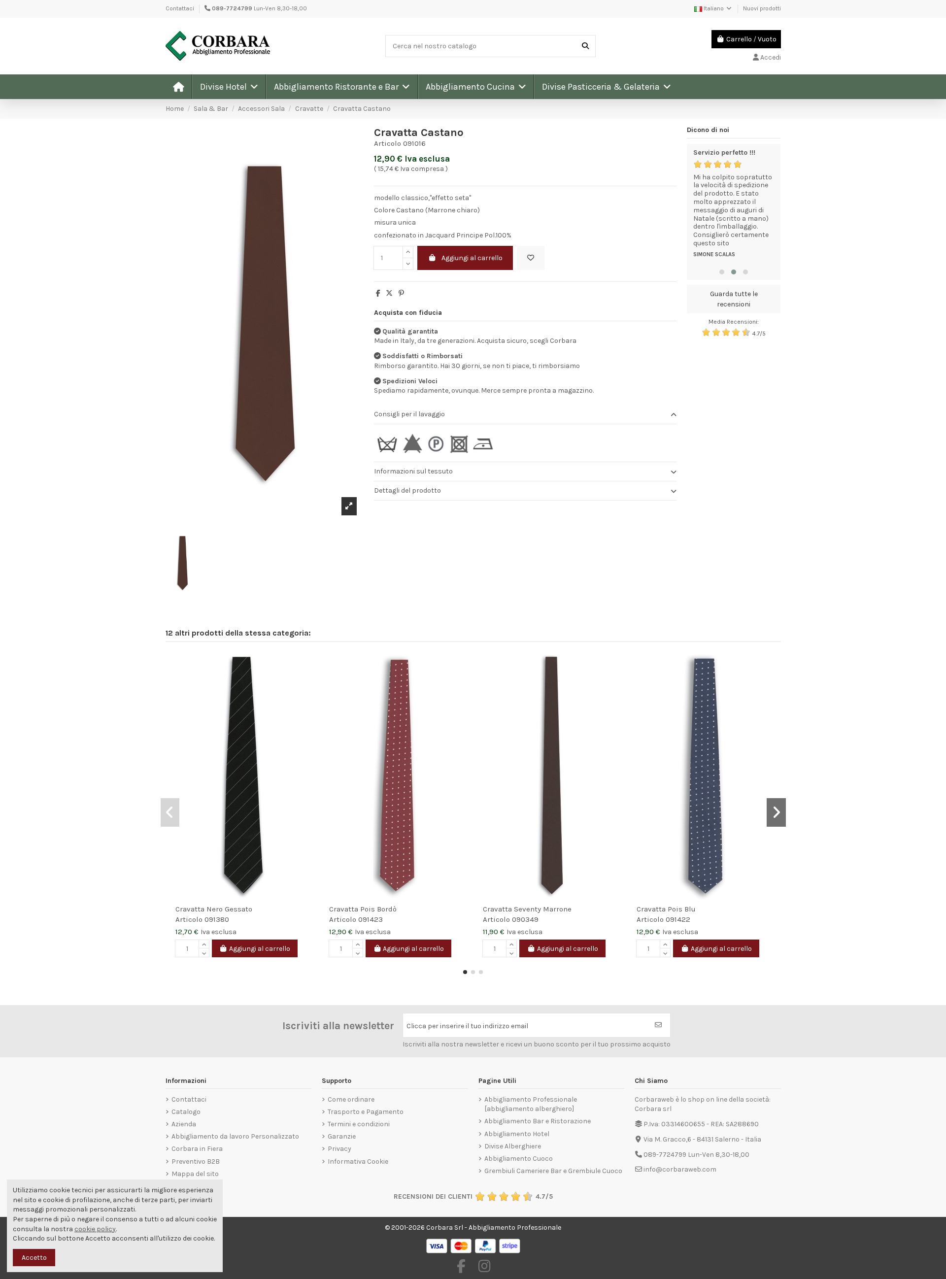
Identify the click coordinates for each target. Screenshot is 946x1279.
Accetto (34, 1257)
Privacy (339, 1148)
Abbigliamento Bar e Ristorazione (537, 1121)
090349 (525, 919)
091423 (370, 919)
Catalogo (186, 1112)
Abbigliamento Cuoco (518, 1158)
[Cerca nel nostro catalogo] (585, 46)
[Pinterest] (401, 293)
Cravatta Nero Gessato (213, 909)
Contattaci (180, 8)
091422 (678, 919)
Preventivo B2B (195, 1161)
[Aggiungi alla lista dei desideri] (530, 258)
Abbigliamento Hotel (516, 1134)
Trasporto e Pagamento (366, 1112)
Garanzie (342, 1136)
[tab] (525, 414)
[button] (229, 86)
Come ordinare (351, 1099)
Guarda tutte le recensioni (734, 299)
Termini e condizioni (359, 1124)
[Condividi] (378, 293)
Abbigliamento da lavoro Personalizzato (235, 1136)
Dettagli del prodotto (407, 490)
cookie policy (95, 1229)
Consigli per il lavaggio (409, 414)
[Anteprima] (306, 685)
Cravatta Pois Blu (666, 909)
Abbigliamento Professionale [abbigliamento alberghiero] (530, 1104)
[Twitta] (389, 293)
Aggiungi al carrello (472, 258)
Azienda (183, 1124)
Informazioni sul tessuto (413, 471)
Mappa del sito (195, 1174)
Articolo (387, 143)
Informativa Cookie (358, 1161)
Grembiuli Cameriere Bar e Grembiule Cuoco (553, 1171)
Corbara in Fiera (197, 1148)
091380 (216, 919)
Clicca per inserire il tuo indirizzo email (467, 1026)
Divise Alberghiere (512, 1146)
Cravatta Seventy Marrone (527, 909)
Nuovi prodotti (762, 8)
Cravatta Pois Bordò (363, 909)
